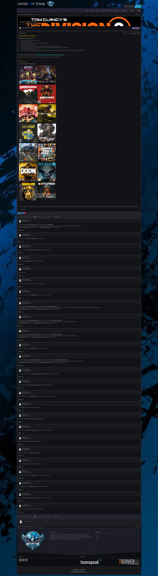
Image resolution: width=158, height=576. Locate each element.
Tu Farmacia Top (32, 452)
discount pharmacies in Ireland (56, 320)
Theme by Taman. (85, 572)
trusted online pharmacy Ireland (32, 320)
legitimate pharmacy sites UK (34, 249)
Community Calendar (135, 28)
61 (37, 216)
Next (48, 216)
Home (87, 10)
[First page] (19, 217)
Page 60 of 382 (56, 216)
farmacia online (33, 475)
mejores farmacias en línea (33, 430)
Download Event (23, 209)
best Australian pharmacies (43, 309)
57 (28, 216)
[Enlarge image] (28, 74)
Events (97, 539)
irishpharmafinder (22, 323)
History (97, 537)
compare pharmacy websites (31, 306)
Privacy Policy (76, 569)
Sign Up (137, 6)
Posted (26, 221)
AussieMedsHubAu (33, 294)
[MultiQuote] (19, 230)
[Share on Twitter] (19, 213)
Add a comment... (29, 521)
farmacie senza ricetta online (32, 418)
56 (26, 216)
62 (39, 216)
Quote (23, 230)
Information (124, 10)
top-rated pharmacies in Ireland (39, 323)
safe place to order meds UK (24, 227)
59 (32, 216)
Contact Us (82, 569)
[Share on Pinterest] (24, 213)
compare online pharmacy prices (61, 359)
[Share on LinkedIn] (23, 213)
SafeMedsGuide (29, 261)
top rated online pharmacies (35, 359)
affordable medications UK (45, 227)
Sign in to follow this (128, 33)
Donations (103, 10)
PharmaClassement (33, 396)
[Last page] (51, 217)
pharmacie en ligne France (31, 497)
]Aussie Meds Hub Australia (24, 309)
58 (30, 216)
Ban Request (110, 10)
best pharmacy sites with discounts (45, 362)
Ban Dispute (117, 10)
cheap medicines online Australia (51, 306)
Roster (97, 10)
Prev (21, 216)
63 (41, 216)
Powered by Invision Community (75, 572)
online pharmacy (32, 224)
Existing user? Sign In (128, 6)
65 (46, 216)
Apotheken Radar (32, 486)
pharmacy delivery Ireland (33, 238)
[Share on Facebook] (21, 213)
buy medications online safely (24, 362)
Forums (92, 10)
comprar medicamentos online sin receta (34, 385)
